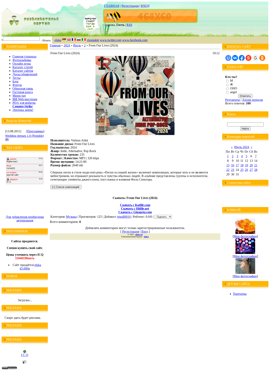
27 (251, 169)
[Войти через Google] (255, 58)
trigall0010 (124, 216)
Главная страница (24, 56)
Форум (17, 85)
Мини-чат (19, 95)
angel (233, 92)
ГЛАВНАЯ (111, 6)
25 (242, 169)
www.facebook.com (134, 40)
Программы (35, 131)
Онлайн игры (21, 63)
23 (232, 169)
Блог (15, 81)
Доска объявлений (24, 74)
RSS (129, 24)
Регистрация (130, 6)
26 (246, 169)
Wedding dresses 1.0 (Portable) (24, 135)
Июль (77, 45)
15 (227, 165)
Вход (144, 231)
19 (246, 165)
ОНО (233, 88)
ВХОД (145, 6)
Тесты (16, 78)
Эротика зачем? (22, 110)
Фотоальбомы (21, 60)
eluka (58, 40)
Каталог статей (22, 67)
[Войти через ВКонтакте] (235, 58)
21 (255, 165)
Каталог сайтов (22, 70)
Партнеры (240, 293)
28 (255, 169)
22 (227, 169)
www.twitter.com (110, 40)
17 (237, 165)
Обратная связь (22, 88)
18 (242, 165)
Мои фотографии (245, 236)
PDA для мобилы (24, 102)
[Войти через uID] (228, 58)
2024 (67, 45)
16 (232, 165)
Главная (55, 45)
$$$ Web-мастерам (24, 99)
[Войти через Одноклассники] (262, 58)
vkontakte (93, 40)
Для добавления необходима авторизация (25, 218)
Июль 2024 (241, 147)
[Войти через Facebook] (242, 58)
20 (251, 165)
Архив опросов (252, 99)
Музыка (71, 216)
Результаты (232, 99)
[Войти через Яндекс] (248, 58)
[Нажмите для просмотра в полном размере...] (135, 134)
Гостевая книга (22, 92)
